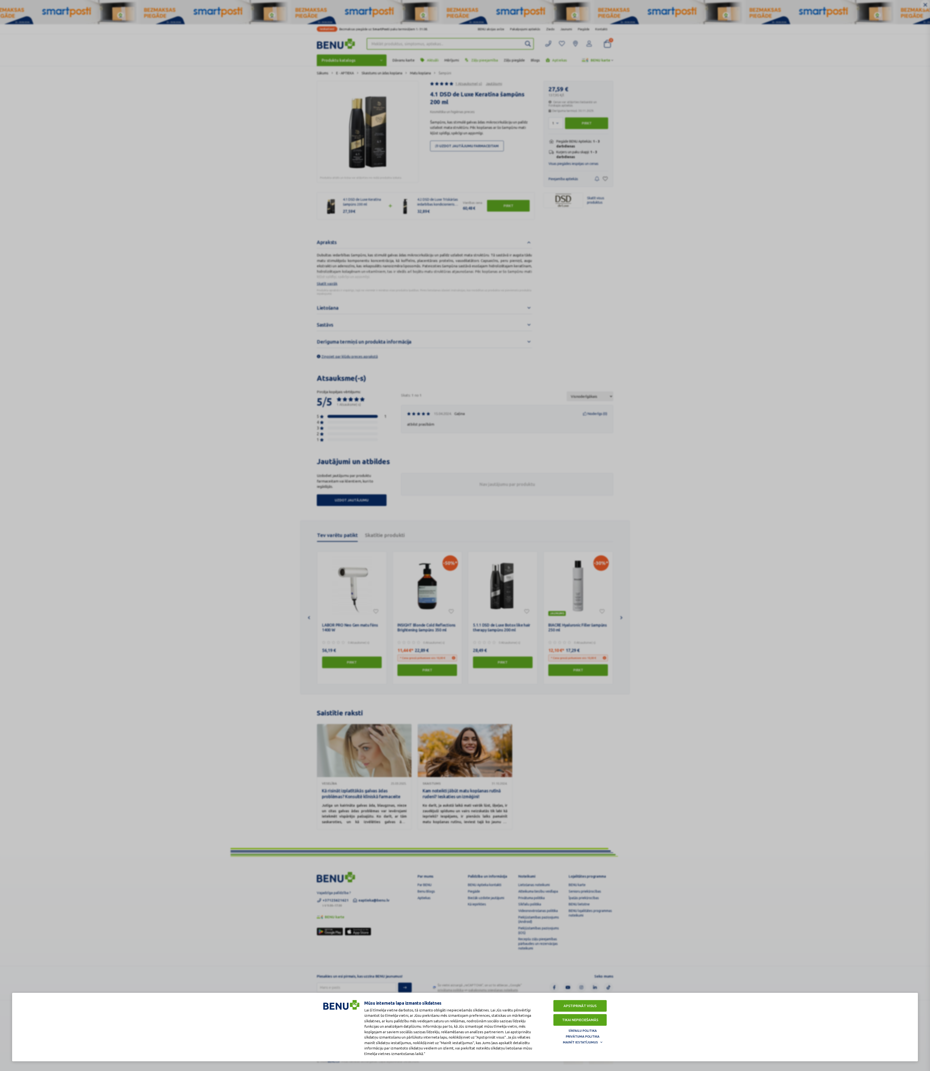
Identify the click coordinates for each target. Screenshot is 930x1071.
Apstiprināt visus (580, 1006)
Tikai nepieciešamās (580, 1020)
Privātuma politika (582, 1036)
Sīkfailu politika (582, 1030)
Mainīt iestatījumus (580, 1042)
